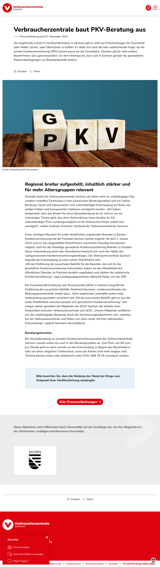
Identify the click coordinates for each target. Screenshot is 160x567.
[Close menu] (47, 537)
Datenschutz (73, 563)
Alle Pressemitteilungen (78, 402)
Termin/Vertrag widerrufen (139, 563)
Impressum (55, 563)
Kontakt (113, 563)
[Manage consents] (153, 560)
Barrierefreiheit (94, 563)
